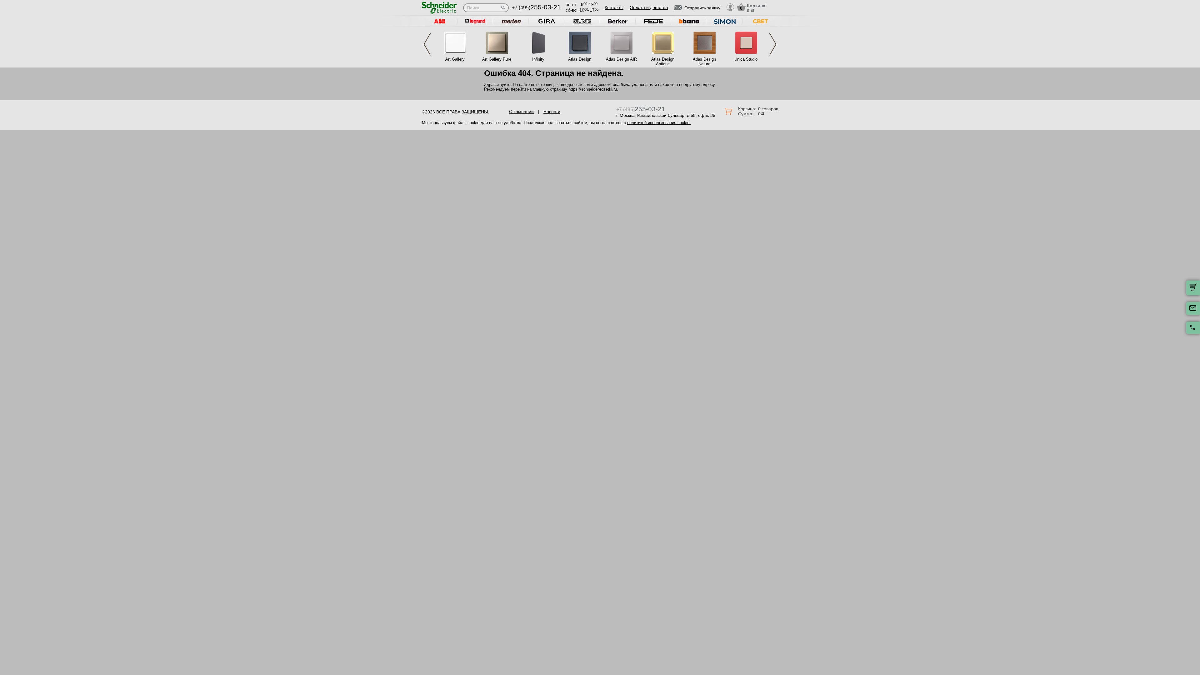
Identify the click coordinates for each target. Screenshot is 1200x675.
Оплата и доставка (649, 7)
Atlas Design (579, 59)
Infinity (538, 59)
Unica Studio (746, 59)
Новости (551, 111)
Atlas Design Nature (704, 61)
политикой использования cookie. (659, 122)
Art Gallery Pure (496, 59)
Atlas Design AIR (621, 59)
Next (773, 44)
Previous (427, 44)
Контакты (614, 7)
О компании (521, 111)
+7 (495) (536, 7)
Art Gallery (455, 59)
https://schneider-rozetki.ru (592, 89)
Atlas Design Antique (662, 61)
